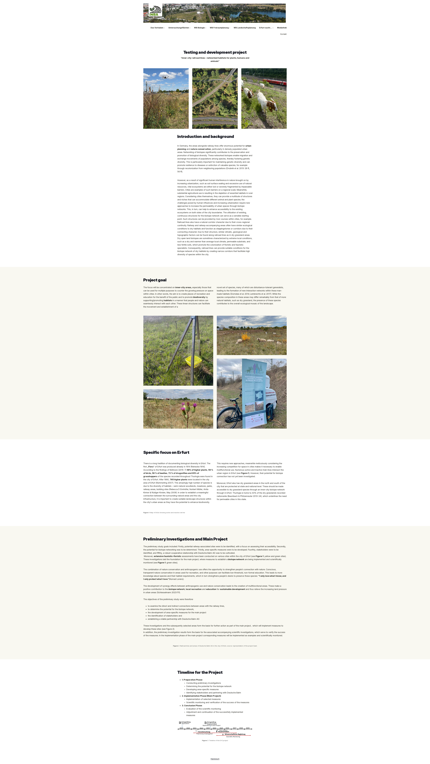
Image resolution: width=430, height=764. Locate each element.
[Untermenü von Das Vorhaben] (164, 27)
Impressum (215, 759)
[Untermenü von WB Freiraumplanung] (229, 27)
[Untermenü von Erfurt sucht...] (273, 27)
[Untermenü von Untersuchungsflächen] (190, 27)
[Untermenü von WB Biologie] (205, 27)
